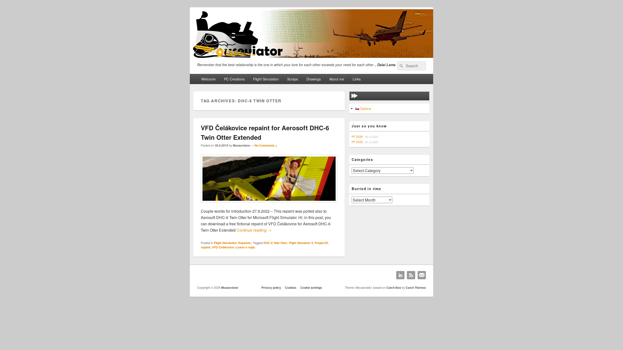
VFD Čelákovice (223, 247)
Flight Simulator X (301, 243)
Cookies (290, 287)
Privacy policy (271, 287)
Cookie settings (311, 287)
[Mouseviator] (311, 56)
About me (336, 79)
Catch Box (393, 287)
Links (357, 79)
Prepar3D (321, 243)
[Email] (422, 275)
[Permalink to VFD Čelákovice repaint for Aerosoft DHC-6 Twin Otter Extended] (269, 205)
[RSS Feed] (411, 275)
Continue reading (254, 230)
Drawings (313, 79)
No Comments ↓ (266, 145)
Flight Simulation (266, 79)
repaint (206, 247)
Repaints (244, 243)
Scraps (292, 79)
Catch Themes (416, 287)
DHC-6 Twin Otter (275, 243)
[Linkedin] (400, 275)
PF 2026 (357, 136)
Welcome (208, 79)
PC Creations (234, 79)
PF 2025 (357, 142)
